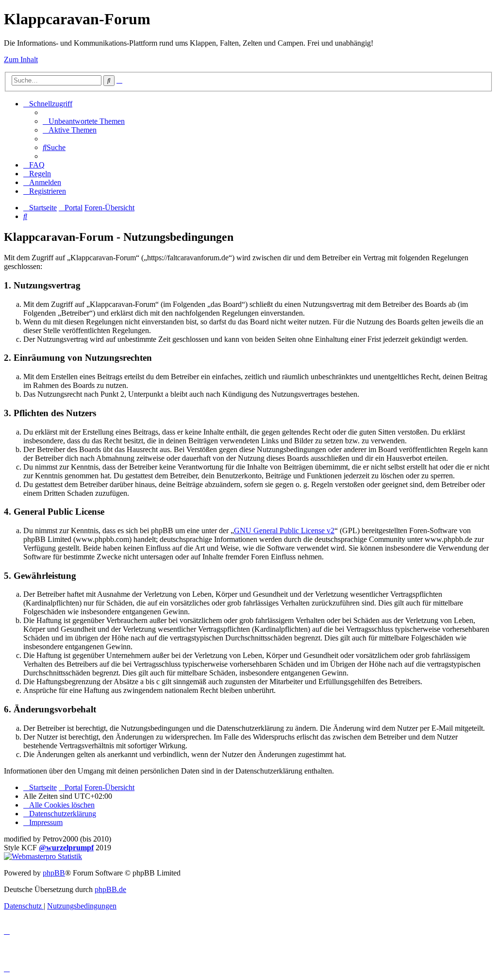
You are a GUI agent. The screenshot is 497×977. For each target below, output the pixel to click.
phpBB (54, 873)
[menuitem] (84, 121)
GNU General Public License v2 (284, 530)
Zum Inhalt (21, 59)
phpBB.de (110, 889)
